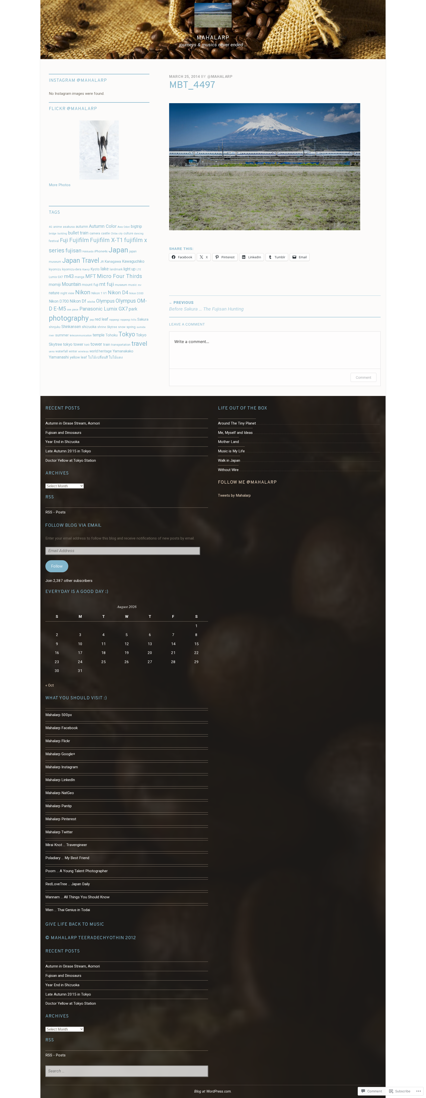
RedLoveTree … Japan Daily (67, 884)
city (121, 233)
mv (139, 285)
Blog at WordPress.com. (213, 1091)
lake (105, 268)
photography (69, 318)
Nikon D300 (136, 293)
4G (50, 227)
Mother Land (228, 442)
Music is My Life (231, 451)
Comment (363, 377)
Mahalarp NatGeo (59, 793)
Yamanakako (123, 351)
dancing (138, 233)
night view (67, 293)
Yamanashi (59, 357)
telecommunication (81, 335)
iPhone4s (100, 251)
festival (54, 241)
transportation (120, 344)
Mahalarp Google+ (60, 754)
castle (105, 233)
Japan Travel (80, 260)
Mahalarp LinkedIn (60, 780)
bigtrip (136, 226)
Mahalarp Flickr (57, 741)
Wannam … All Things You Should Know (77, 897)
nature (54, 293)
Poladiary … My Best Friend (67, 858)
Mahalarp (213, 37)
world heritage (100, 351)
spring (131, 327)
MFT (90, 276)
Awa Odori (124, 227)
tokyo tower (73, 344)
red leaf (101, 319)
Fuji (64, 240)
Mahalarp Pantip (58, 806)
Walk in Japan (229, 460)
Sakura (142, 319)
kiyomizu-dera (71, 269)
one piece (72, 309)
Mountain (71, 284)
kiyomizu (55, 269)
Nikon (82, 292)
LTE (139, 269)
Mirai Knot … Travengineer (66, 845)
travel (139, 343)
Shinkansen (71, 326)
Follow (57, 566)
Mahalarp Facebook (61, 728)
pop (92, 319)
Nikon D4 (118, 292)
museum (121, 285)
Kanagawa (113, 261)
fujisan (73, 250)
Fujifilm (79, 240)
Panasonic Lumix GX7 (103, 309)
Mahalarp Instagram (61, 767)
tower (96, 344)
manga (79, 277)
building (62, 233)
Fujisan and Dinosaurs (63, 432)
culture (128, 233)
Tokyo (127, 334)
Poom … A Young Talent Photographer (76, 871)
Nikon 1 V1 (99, 293)
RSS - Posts (55, 512)
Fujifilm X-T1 (106, 240)
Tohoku (112, 335)
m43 (69, 276)
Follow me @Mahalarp (247, 482)
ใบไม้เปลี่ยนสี (98, 357)
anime (57, 227)
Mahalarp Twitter (59, 832)
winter (73, 351)
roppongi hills (128, 319)
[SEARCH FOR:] (126, 1071)
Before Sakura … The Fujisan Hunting (206, 306)
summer (62, 335)
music (132, 285)
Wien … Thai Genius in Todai (67, 910)
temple (99, 335)
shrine (101, 327)
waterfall (61, 351)
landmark (116, 269)
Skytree (112, 327)
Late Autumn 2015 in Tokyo (68, 451)
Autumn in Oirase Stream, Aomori (72, 423)
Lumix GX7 (56, 277)
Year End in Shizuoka (62, 442)
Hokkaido (87, 251)
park (133, 308)
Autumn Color (103, 226)
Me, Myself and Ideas (235, 432)
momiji (55, 284)
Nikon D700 (59, 301)
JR (102, 261)
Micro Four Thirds (119, 276)
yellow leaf (78, 357)
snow (121, 327)
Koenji (86, 269)
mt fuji (106, 284)
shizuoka (89, 327)
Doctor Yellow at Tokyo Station (70, 460)
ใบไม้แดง (116, 357)
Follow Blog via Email (73, 525)
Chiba (114, 233)
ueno (51, 351)
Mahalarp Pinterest (60, 819)
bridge (52, 233)
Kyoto (95, 269)
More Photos (60, 185)
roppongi (114, 319)
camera (94, 233)
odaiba (91, 301)
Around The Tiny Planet (237, 423)
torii (86, 344)
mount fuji (90, 285)
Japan (118, 250)
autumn (82, 227)
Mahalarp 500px (58, 715)
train (106, 345)
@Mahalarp (220, 76)
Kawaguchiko (133, 261)
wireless (83, 351)
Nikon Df (78, 301)
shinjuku (54, 327)
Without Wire (228, 470)
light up (130, 269)
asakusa (69, 227)
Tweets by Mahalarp (234, 495)
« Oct (49, 685)
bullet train (78, 232)
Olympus (105, 301)
